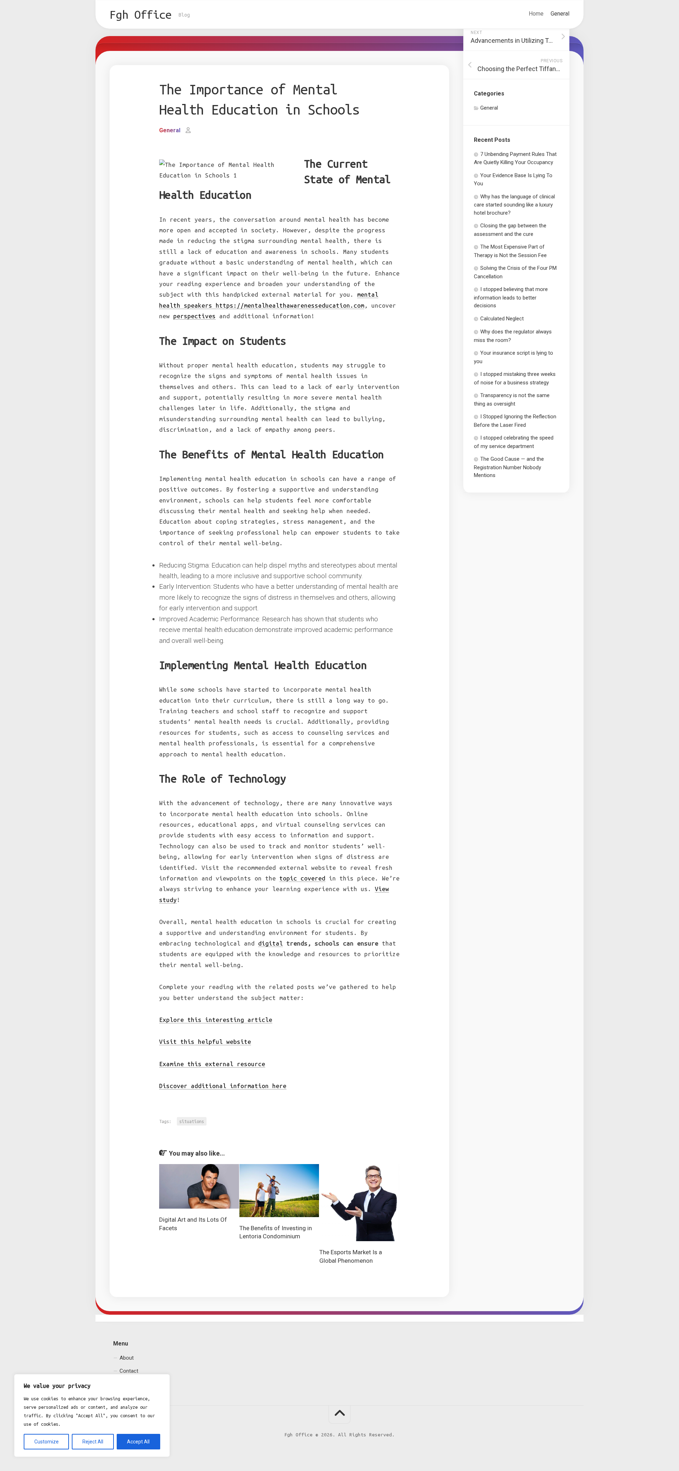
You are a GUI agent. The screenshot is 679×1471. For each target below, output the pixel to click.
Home (536, 13)
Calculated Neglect (502, 318)
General (560, 13)
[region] (92, 1415)
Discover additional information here (222, 1085)
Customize (46, 1441)
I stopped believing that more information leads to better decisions (511, 297)
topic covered (302, 878)
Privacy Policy (135, 1384)
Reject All (92, 1441)
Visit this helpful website (205, 1041)
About (127, 1357)
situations (191, 1121)
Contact (129, 1371)
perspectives (194, 316)
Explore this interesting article (215, 1019)
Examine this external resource (212, 1063)
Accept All (138, 1441)
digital (270, 943)
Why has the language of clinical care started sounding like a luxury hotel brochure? (514, 204)
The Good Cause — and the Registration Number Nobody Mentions (509, 467)
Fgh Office (141, 14)
